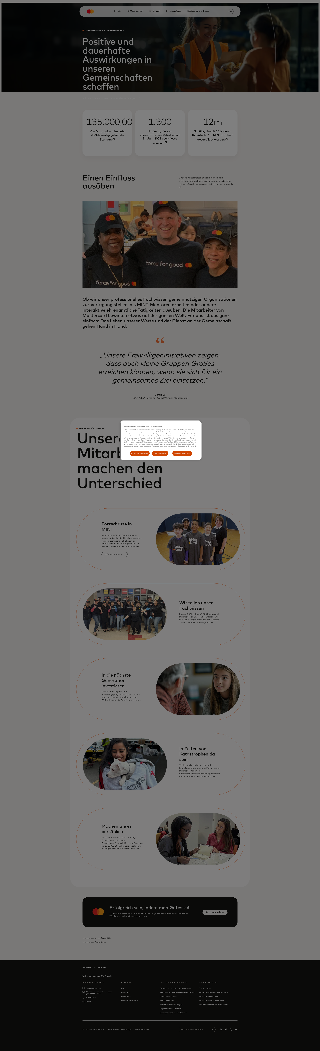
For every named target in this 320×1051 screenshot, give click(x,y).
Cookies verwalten (182, 453)
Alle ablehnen (160, 453)
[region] (161, 440)
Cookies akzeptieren (139, 453)
